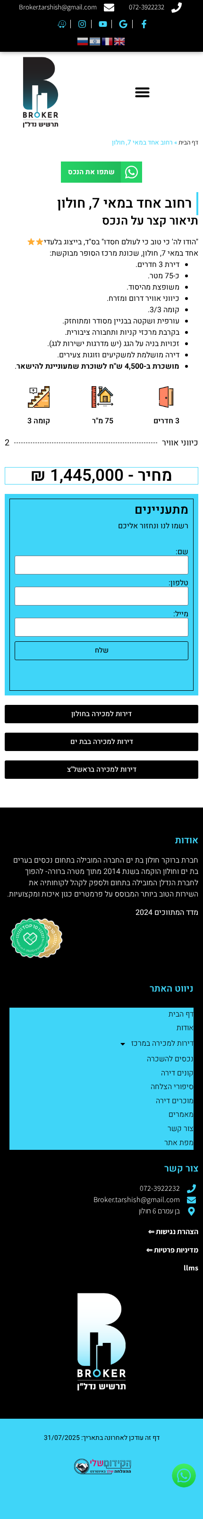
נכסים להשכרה (170, 1059)
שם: (182, 552)
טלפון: (178, 583)
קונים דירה (177, 1073)
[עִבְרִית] (95, 41)
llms (191, 1268)
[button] (142, 92)
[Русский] (83, 41)
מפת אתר (179, 1142)
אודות (185, 1028)
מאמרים (181, 1114)
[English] (120, 41)
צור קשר (181, 1128)
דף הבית (188, 142)
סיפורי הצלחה (172, 1086)
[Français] (108, 41)
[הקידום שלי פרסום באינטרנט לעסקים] (101, 1472)
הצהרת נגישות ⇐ (173, 1231)
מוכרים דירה (175, 1101)
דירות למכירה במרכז (162, 1043)
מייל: (180, 614)
